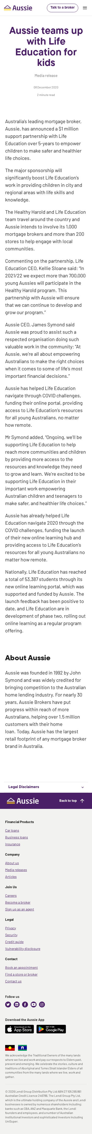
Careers (11, 895)
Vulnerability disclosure (22, 948)
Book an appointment (21, 967)
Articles (11, 876)
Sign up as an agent (19, 909)
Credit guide (14, 942)
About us (12, 863)
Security (11, 935)
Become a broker (17, 902)
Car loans (12, 830)
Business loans (16, 837)
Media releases (16, 870)
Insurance (12, 844)
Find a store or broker (21, 974)
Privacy (10, 928)
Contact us (13, 981)
